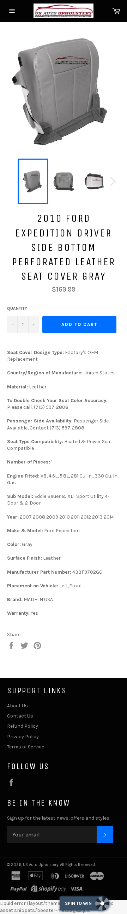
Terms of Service (25, 747)
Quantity (17, 308)
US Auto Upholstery (40, 864)
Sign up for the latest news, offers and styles (58, 818)
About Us (17, 706)
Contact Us (20, 716)
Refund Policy (22, 726)
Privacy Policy (23, 737)
